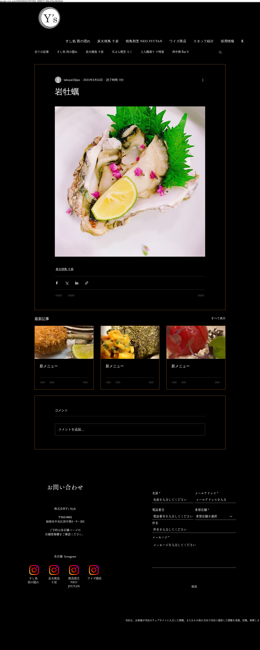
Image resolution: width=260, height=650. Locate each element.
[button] (217, 12)
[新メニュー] (64, 342)
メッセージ (159, 537)
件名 (155, 523)
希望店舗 (201, 509)
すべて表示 (218, 318)
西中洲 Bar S (180, 51)
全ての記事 (42, 51)
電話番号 (158, 509)
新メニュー (49, 366)
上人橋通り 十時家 (152, 51)
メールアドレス (205, 493)
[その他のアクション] (202, 79)
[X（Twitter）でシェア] (67, 283)
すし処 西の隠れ (67, 51)
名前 (155, 493)
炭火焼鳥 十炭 (95, 51)
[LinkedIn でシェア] (77, 283)
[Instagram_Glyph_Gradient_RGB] (34, 570)
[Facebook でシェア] (57, 283)
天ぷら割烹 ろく (122, 51)
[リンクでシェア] (87, 283)
